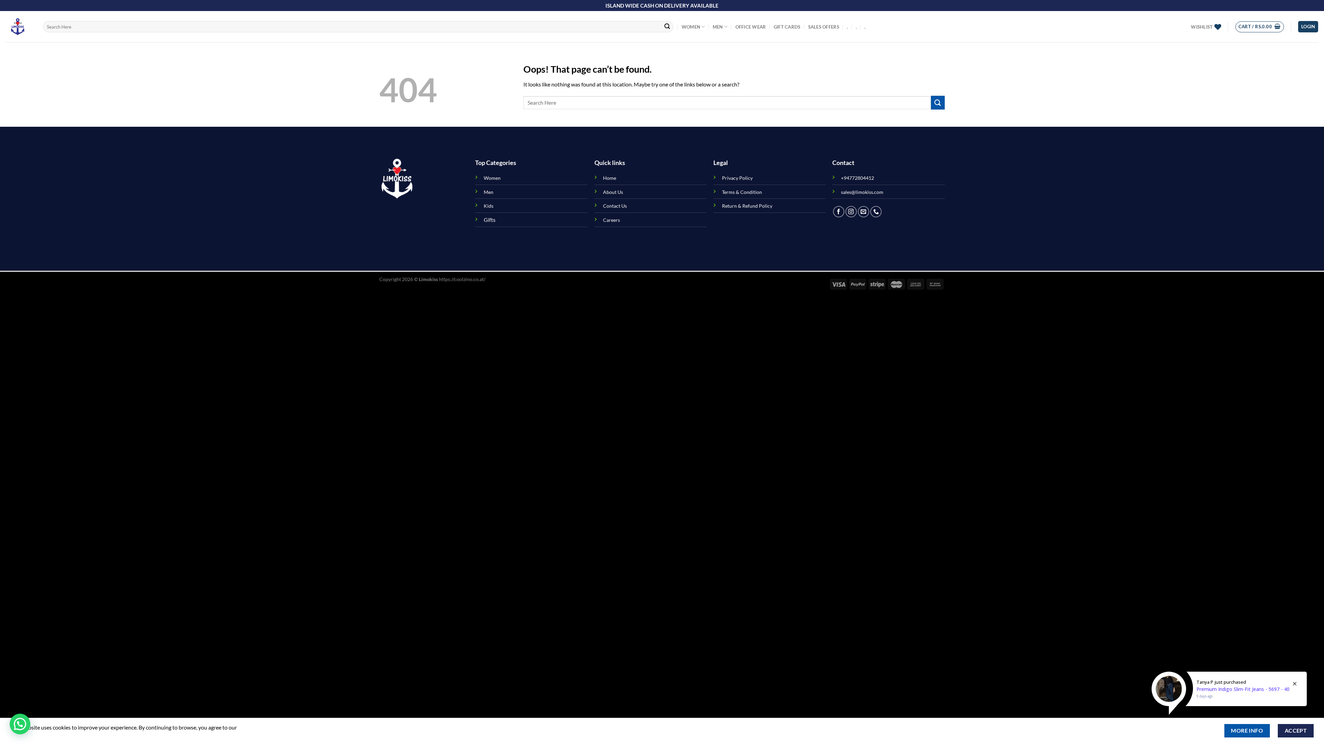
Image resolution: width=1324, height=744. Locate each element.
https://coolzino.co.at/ (462, 279)
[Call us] (876, 211)
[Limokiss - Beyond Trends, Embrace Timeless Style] (19, 26)
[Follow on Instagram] (851, 211)
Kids (488, 206)
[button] (20, 724)
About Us (613, 192)
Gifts (489, 219)
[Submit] (667, 27)
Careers (611, 220)
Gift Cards (787, 27)
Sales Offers (823, 27)
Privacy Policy (737, 178)
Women (691, 27)
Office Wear (750, 27)
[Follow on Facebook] (838, 211)
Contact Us (615, 206)
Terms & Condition (742, 192)
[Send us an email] (863, 211)
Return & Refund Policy (747, 206)
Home (609, 178)
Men (718, 27)
